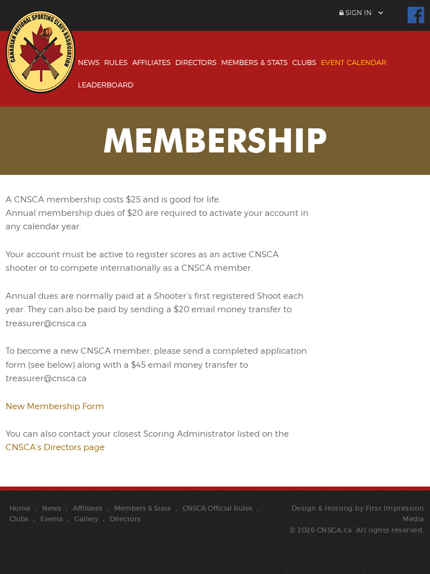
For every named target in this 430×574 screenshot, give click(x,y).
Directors (196, 62)
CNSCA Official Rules (218, 508)
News (89, 62)
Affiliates (151, 62)
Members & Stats (254, 62)
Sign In (358, 12)
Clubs (304, 62)
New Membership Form (55, 406)
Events (51, 519)
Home (20, 508)
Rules (116, 62)
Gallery (86, 519)
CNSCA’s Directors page (55, 447)
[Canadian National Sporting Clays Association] (41, 60)
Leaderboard (105, 84)
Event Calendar (353, 62)
